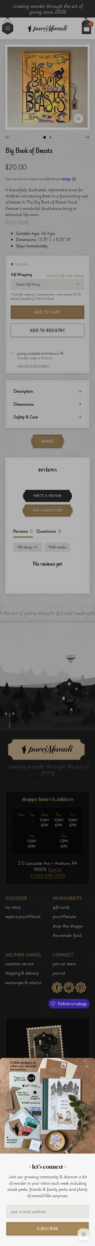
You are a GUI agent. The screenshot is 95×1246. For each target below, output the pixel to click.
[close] (87, 1066)
